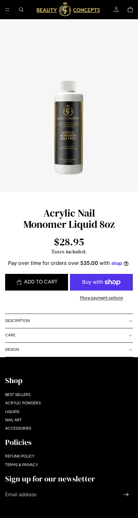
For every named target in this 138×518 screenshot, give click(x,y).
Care (10, 335)
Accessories (18, 428)
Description (17, 320)
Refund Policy (19, 456)
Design (12, 349)
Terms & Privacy (21, 465)
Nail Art (13, 420)
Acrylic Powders (23, 403)
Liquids (12, 411)
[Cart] (130, 10)
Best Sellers (17, 394)
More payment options (101, 297)
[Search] (21, 10)
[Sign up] (126, 494)
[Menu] (7, 9)
